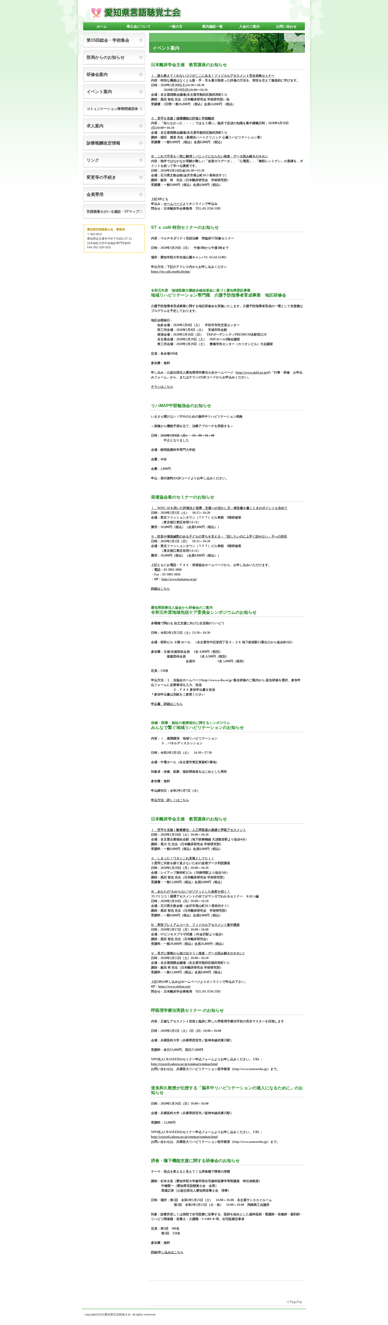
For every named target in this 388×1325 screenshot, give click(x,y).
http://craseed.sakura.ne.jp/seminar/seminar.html (184, 1064)
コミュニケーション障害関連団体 (112, 109)
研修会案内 (97, 74)
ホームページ (173, 204)
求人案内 (95, 126)
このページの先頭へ (295, 1302)
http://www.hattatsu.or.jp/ (179, 579)
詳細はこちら (160, 589)
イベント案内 (99, 91)
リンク (93, 160)
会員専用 (95, 194)
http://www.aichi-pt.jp (251, 372)
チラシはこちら (162, 387)
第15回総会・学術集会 (108, 40)
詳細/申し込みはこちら (167, 1252)
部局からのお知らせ (106, 57)
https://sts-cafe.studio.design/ (170, 271)
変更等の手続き (101, 177)
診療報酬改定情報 (103, 143)
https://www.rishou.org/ (174, 986)
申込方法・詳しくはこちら (170, 800)
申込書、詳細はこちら (167, 704)
